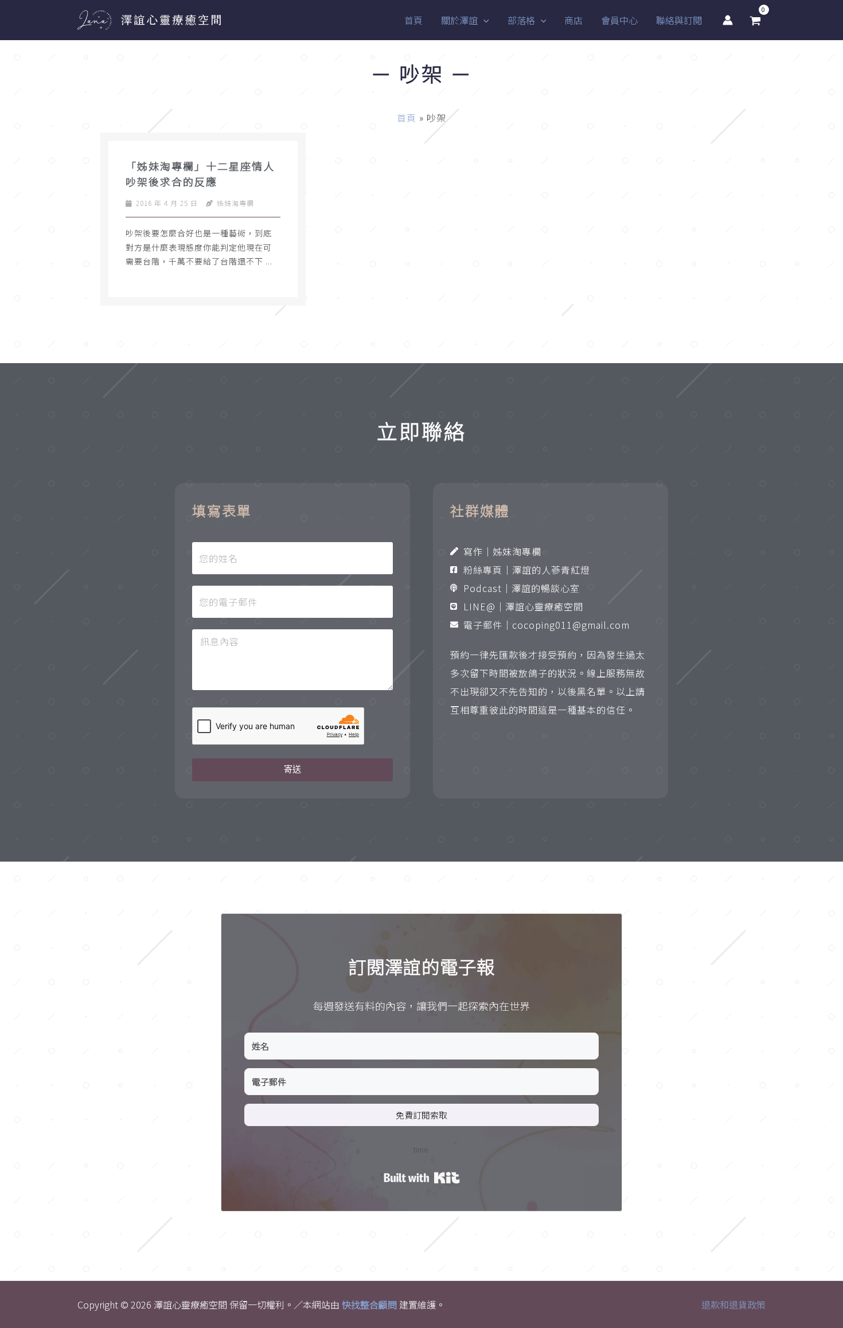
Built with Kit (422, 1177)
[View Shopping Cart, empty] (755, 20)
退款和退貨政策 (733, 1304)
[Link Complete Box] (203, 219)
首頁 (406, 117)
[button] (483, 20)
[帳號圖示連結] (728, 20)
